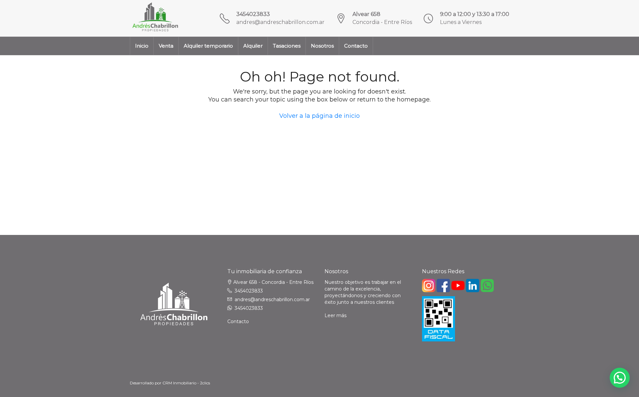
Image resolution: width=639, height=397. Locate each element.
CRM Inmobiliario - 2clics (186, 382)
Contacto (356, 46)
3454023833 (253, 14)
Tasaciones (287, 46)
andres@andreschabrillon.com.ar (280, 22)
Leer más (335, 315)
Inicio (141, 46)
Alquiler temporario (208, 46)
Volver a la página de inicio (319, 115)
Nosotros (322, 46)
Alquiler (253, 46)
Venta (166, 46)
